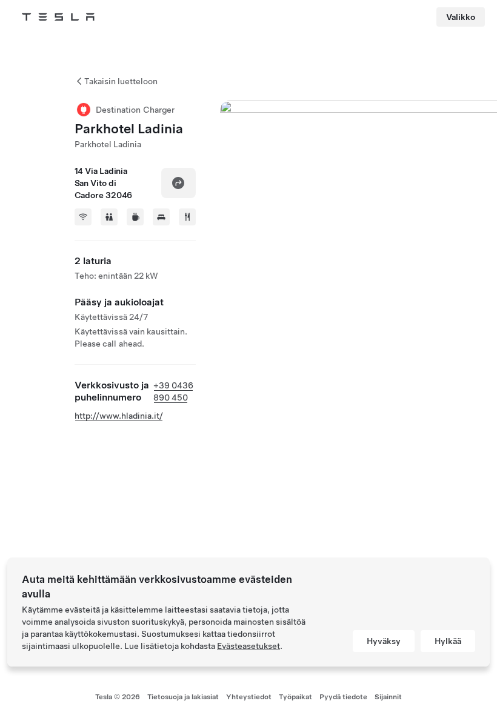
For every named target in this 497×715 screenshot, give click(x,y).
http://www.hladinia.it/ (119, 416)
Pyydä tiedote (343, 697)
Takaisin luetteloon (121, 81)
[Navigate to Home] (58, 17)
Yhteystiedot (249, 697)
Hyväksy (384, 641)
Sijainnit (388, 697)
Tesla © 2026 (117, 697)
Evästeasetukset (248, 646)
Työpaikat (295, 697)
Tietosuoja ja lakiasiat (183, 697)
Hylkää (448, 641)
